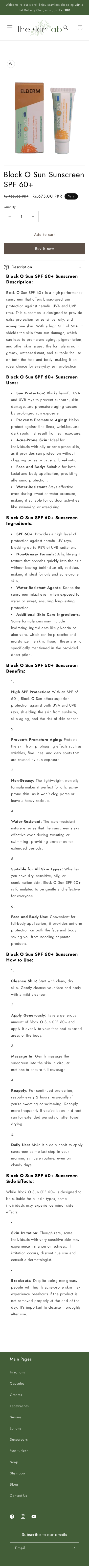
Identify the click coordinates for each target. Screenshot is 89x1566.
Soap (14, 1462)
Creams (16, 1394)
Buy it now (44, 248)
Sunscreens (19, 1439)
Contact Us (18, 1495)
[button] (9, 28)
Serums (16, 1417)
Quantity (10, 206)
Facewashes (19, 1405)
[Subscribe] (73, 1548)
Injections (17, 1372)
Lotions (15, 1428)
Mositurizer (19, 1450)
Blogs (14, 1484)
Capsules (17, 1383)
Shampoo (17, 1473)
